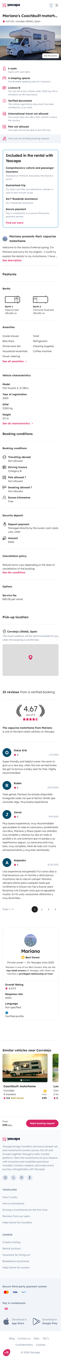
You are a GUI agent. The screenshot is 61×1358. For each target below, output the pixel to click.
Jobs (36, 1338)
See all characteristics (17, 423)
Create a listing (11, 1242)
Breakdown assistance (16, 1261)
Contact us (24, 1338)
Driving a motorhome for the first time (25, 1209)
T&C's (45, 1338)
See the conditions (14, 572)
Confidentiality (24, 1344)
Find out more (14, 222)
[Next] (44, 1068)
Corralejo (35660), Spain (28, 21)
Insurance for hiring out (16, 1254)
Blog (12, 1338)
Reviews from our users (16, 1216)
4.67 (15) (10, 21)
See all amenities (13, 361)
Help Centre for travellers (17, 1222)
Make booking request (42, 1123)
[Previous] (6, 1068)
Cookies (41, 1344)
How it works (10, 1197)
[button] (6, 1352)
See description (12, 260)
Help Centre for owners (16, 1267)
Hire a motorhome (13, 1203)
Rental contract (12, 1248)
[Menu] (54, 5)
